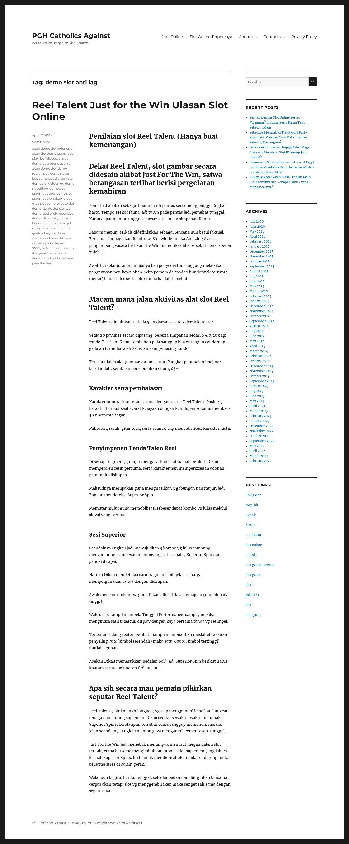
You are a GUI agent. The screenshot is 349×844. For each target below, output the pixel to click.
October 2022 (260, 436)
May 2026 (257, 231)
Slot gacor (253, 615)
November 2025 (262, 256)
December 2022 (261, 426)
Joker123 (252, 595)
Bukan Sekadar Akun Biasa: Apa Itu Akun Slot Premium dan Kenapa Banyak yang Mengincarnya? (280, 182)
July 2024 (257, 331)
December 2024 (261, 306)
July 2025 (257, 276)
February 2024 (260, 356)
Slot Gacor (253, 535)
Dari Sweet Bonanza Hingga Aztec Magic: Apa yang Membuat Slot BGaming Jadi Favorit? (280, 152)
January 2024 (259, 361)
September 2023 (262, 381)
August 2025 (259, 271)
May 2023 (257, 401)
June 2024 (257, 336)
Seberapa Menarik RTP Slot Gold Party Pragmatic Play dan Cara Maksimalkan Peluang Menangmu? (278, 137)
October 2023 (259, 376)
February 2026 (261, 241)
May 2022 (257, 446)
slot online (254, 545)
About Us (248, 36)
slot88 (250, 525)
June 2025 (257, 281)
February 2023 (260, 416)
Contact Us (274, 36)
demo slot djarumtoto (55, 178)
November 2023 (261, 371)
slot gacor (253, 575)
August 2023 (259, 386)
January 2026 (260, 246)
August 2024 (259, 326)
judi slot (252, 555)
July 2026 (257, 221)
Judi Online (172, 36)
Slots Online (41, 142)
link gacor (253, 495)
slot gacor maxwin (260, 565)
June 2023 (257, 396)
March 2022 (259, 456)
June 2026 (257, 226)
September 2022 (262, 441)
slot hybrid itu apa (57, 238)
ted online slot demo (58, 248)
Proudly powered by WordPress (118, 823)
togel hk (252, 505)
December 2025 (261, 251)
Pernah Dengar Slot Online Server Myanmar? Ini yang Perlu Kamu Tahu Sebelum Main (277, 122)
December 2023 (261, 366)
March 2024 (259, 351)
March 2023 (259, 411)
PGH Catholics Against (71, 36)
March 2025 (259, 291)
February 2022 (260, 461)
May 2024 (257, 341)
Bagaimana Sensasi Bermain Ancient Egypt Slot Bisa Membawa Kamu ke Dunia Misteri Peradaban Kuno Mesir (282, 167)
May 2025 (257, 286)
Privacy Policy (304, 36)
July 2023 (256, 391)
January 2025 (259, 301)
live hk (251, 515)
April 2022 (257, 451)
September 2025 (262, 266)
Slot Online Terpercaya (211, 36)
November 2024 (262, 311)
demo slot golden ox (48, 183)
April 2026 (257, 236)
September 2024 (262, 321)
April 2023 (257, 406)
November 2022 (262, 431)
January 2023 (259, 421)
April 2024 (257, 346)
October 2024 (260, 316)
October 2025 (260, 261)
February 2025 (260, 296)
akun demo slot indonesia (52, 148)
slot (248, 585)
